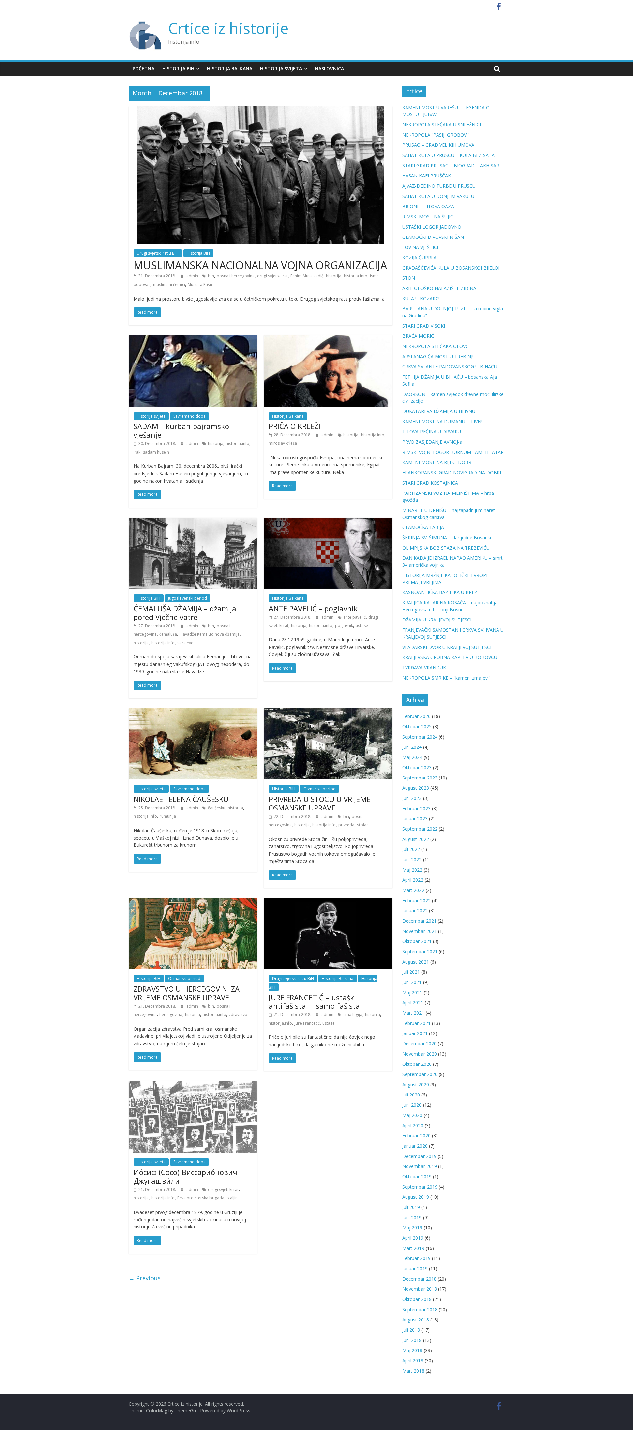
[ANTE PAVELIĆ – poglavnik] (328, 521)
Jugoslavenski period (187, 598)
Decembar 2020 (419, 1043)
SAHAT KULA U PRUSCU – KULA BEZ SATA (448, 155)
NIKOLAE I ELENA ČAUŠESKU (181, 799)
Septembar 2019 (419, 1187)
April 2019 (412, 1238)
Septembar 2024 (419, 737)
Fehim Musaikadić (306, 276)
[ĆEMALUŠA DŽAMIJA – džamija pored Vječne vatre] (193, 521)
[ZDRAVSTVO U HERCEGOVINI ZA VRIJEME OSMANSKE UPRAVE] (193, 902)
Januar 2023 (415, 818)
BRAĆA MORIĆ (418, 336)
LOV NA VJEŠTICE (420, 247)
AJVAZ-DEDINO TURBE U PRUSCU (439, 186)
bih (211, 276)
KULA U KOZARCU (422, 298)
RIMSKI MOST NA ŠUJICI (428, 216)
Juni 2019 (412, 1217)
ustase (362, 625)
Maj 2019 (412, 1227)
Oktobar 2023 (417, 767)
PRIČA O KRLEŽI (294, 426)
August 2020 (415, 1084)
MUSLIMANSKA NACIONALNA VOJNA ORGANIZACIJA (260, 265)
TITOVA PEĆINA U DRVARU (431, 432)
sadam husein (156, 452)
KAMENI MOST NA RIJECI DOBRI (437, 462)
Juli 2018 (411, 1330)
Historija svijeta (281, 68)
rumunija (168, 816)
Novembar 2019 (419, 1166)
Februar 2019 (416, 1258)
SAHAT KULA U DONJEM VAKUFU (438, 196)
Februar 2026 (416, 716)
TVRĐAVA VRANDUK (424, 667)
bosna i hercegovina (236, 276)
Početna (143, 68)
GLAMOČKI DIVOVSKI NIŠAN (433, 237)
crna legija (352, 1014)
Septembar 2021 (419, 951)
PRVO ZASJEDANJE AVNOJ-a (432, 442)
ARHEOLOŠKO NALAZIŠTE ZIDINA (439, 288)
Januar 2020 (415, 1146)
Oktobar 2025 (417, 726)
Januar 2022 (415, 910)
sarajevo (185, 643)
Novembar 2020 (419, 1054)
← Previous (145, 1278)
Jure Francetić (307, 1023)
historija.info (355, 276)
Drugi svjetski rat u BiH (158, 253)
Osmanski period (319, 789)
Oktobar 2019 (417, 1176)
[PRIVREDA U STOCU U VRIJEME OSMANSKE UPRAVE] (328, 712)
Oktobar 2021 (417, 941)
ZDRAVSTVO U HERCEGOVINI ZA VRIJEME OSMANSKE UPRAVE (187, 993)
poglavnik (344, 625)
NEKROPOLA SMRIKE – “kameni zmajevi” (446, 678)
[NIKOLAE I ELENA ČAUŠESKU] (193, 712)
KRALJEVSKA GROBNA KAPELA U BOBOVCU (449, 657)
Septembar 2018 (419, 1309)
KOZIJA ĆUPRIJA (419, 257)
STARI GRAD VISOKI (423, 326)
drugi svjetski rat (272, 276)
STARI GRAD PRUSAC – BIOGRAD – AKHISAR (450, 165)
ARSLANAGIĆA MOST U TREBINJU (439, 356)
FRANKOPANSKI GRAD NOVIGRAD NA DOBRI (451, 472)
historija (333, 276)
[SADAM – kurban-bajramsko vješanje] (193, 339)
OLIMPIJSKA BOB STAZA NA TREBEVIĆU (446, 548)
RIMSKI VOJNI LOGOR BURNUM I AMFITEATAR (453, 452)
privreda (346, 825)
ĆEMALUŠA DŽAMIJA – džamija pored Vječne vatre (185, 612)
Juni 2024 (412, 747)
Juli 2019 (411, 1207)
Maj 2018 (412, 1350)
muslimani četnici (169, 284)
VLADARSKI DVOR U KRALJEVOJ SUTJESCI (446, 647)
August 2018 (415, 1320)
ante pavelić (354, 617)
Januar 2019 (415, 1268)
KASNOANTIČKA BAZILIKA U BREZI (440, 592)
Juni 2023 (412, 798)
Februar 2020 (416, 1135)
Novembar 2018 (419, 1289)
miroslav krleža (283, 443)
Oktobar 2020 (417, 1064)
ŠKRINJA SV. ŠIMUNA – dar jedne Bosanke (447, 537)
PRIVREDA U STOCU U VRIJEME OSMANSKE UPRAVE (320, 803)
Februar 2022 (416, 900)
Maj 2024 (412, 757)
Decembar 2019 (419, 1156)
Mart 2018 (413, 1371)
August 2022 (415, 839)
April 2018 (412, 1360)
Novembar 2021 (419, 931)
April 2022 (412, 880)
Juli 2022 (411, 849)
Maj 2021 (412, 992)
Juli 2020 (411, 1095)
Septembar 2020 (419, 1074)
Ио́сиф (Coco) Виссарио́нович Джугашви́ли (185, 1176)
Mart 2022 (413, 890)
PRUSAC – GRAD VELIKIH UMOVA (438, 145)
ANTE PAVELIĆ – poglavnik (313, 608)
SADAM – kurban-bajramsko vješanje (181, 430)
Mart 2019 (413, 1248)
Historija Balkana (229, 68)
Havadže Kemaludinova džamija (210, 634)
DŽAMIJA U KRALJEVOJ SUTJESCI (436, 620)
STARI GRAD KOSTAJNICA (430, 483)
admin (192, 276)
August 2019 (415, 1197)
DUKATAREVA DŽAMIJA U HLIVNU (438, 411)
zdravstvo (238, 1014)
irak (137, 452)
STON (408, 278)
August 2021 (415, 962)
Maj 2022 (412, 870)
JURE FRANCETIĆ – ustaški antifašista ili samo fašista (314, 1001)
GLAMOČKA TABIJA (423, 527)
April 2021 (412, 1003)
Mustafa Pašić (200, 284)
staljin (232, 1198)
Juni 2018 (412, 1340)
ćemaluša (168, 634)
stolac (362, 825)
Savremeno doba (189, 416)
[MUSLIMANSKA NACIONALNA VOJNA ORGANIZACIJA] (260, 110)
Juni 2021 (412, 982)
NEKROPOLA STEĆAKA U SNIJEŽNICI (441, 124)
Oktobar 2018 (417, 1299)
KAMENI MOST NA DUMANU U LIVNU (443, 421)
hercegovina (170, 1014)
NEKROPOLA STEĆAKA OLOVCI (436, 346)
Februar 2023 (416, 808)
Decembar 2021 (419, 921)
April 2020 (412, 1125)
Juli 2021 (411, 972)
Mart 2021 (413, 1013)
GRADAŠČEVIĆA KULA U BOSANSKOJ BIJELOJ (450, 268)
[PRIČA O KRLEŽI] (328, 339)
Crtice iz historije (228, 28)
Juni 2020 (412, 1105)
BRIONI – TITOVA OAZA (428, 206)
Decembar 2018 (419, 1279)
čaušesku (216, 807)
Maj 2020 (412, 1115)
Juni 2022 (412, 859)
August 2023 (415, 788)
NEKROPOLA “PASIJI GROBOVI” (435, 135)
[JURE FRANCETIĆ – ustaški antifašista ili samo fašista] (328, 902)
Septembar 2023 (419, 778)
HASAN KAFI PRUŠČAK (426, 176)
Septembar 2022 (419, 829)
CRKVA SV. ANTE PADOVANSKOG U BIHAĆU (449, 367)
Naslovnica (329, 68)
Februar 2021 (416, 1023)
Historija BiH (178, 68)
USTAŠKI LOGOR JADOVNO (431, 227)
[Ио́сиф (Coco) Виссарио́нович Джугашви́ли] (193, 1085)
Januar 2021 (415, 1033)
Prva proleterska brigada (200, 1198)
